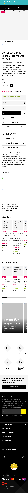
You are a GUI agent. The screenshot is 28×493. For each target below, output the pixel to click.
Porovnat (6, 250)
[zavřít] (25, 1)
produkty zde (20, 1)
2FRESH (12, 487)
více (3, 79)
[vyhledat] (18, 8)
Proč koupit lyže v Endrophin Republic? (12, 127)
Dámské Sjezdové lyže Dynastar (10, 206)
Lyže (5, 41)
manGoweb (5, 489)
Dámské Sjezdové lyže (8, 204)
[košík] (25, 8)
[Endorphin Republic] (8, 8)
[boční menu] (2, 7)
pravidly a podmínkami (15, 407)
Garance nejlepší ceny (11, 108)
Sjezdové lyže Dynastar (8, 208)
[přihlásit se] (22, 8)
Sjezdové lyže (10, 41)
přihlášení (19, 103)
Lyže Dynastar (6, 210)
